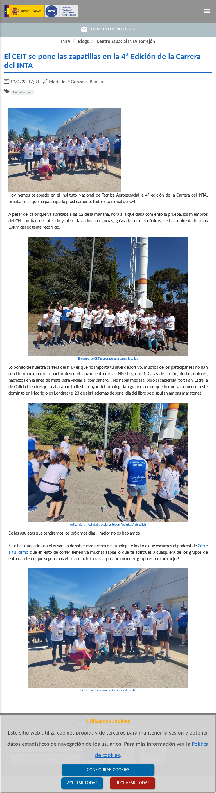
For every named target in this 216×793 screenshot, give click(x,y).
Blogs (83, 41)
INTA (65, 41)
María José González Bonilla (76, 82)
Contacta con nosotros (108, 29)
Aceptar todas (82, 783)
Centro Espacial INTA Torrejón (126, 41)
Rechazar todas (132, 783)
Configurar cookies (108, 770)
